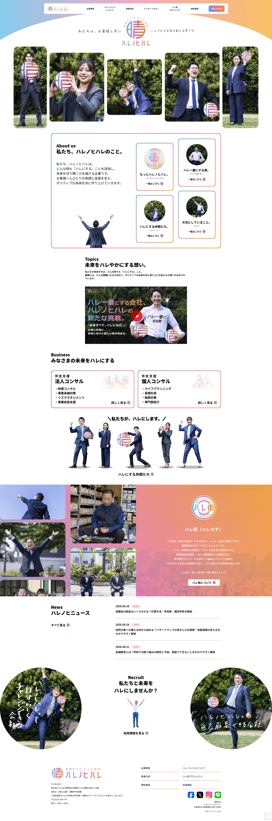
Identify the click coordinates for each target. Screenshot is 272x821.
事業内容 (145, 776)
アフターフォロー (151, 8)
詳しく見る (168, 611)
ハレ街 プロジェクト (175, 8)
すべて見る (58, 625)
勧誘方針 (217, 802)
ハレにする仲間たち (134, 474)
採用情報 (187, 784)
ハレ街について (202, 583)
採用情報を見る (133, 733)
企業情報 (145, 768)
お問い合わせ (216, 8)
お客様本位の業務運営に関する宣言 (207, 807)
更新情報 (194, 8)
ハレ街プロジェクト (193, 776)
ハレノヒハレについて (194, 768)
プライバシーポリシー (212, 804)
